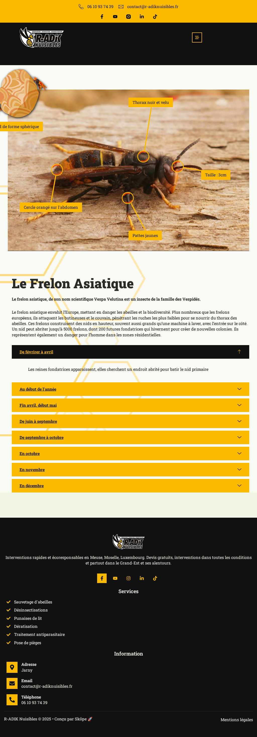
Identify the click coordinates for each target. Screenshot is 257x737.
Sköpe (81, 718)
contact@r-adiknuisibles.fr (47, 686)
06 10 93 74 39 (34, 702)
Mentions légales (237, 719)
